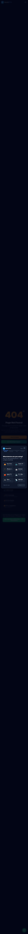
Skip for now (7, 485)
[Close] (24, 448)
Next (20, 485)
